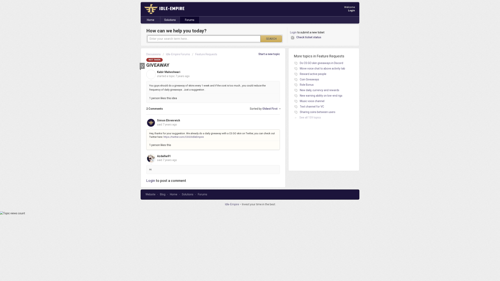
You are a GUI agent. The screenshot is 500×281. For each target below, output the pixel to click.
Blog (162, 194)
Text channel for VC (312, 106)
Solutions (170, 19)
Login (293, 32)
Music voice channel (312, 101)
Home (150, 19)
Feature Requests (206, 54)
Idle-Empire (232, 204)
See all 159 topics (310, 117)
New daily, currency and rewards (319, 90)
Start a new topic (269, 54)
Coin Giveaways (309, 79)
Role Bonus (307, 84)
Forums (189, 19)
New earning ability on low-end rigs (321, 95)
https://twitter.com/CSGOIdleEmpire (183, 136)
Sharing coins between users (317, 112)
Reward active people (313, 74)
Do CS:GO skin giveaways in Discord (321, 63)
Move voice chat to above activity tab (322, 68)
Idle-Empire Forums (178, 54)
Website (150, 194)
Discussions (153, 54)
